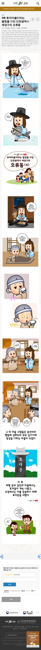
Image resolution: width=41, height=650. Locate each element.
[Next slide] (37, 612)
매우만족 (17, 575)
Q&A (37, 626)
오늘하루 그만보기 (31, 646)
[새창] (12, 612)
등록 (9, 584)
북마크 (38, 19)
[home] (20, 3)
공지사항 (28, 626)
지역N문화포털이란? (7, 626)
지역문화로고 (23, 628)
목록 (11, 599)
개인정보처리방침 (19, 626)
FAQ (33, 626)
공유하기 (33, 19)
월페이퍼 (15, 628)
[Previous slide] (2, 612)
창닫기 (37, 646)
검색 (38, 3)
